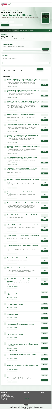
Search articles (45, 49)
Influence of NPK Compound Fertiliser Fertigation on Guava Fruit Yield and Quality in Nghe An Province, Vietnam (22, 225)
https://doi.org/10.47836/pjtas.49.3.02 (13, 95)
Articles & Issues (15, 30)
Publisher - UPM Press (27, 394)
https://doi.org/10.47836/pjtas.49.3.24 (13, 337)
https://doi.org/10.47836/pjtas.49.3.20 (13, 297)
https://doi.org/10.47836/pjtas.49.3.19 (13, 286)
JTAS (3, 30)
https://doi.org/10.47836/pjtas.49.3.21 (13, 307)
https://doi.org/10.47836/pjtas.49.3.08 (13, 162)
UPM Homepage (26, 398)
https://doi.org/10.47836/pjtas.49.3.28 (13, 380)
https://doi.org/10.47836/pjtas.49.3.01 (13, 84)
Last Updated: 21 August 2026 (26, 408)
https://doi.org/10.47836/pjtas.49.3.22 (13, 317)
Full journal (40, 69)
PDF (45, 84)
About (10, 30)
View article (45, 90)
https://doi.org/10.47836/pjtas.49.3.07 (13, 151)
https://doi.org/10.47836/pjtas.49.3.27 (13, 369)
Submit (21, 30)
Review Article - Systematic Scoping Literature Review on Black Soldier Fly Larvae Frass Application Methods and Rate (22, 215)
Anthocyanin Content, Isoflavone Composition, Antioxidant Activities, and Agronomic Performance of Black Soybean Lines (22, 115)
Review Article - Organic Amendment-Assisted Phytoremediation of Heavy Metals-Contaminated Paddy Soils (22, 258)
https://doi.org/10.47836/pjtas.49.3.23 (13, 327)
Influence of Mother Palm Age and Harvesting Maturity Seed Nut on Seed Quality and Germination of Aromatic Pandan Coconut (23, 125)
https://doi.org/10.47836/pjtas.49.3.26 (13, 358)
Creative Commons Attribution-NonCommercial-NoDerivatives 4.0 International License (29, 406)
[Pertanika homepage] (6, 4)
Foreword (46, 69)
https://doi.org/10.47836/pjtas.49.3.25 (13, 348)
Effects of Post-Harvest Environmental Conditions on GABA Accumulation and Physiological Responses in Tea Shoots (23, 334)
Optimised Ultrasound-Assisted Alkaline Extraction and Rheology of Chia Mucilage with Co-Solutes (22, 314)
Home (7, 30)
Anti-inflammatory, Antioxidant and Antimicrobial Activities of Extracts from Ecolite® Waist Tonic (22, 375)
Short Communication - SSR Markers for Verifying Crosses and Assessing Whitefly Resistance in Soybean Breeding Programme (22, 158)
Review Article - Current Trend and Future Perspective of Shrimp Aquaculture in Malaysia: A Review (23, 147)
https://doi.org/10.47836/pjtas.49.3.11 (13, 197)
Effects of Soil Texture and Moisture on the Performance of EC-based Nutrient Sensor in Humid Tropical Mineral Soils (23, 304)
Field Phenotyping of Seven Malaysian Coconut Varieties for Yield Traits (21, 354)
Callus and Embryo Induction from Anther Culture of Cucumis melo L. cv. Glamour (22, 268)
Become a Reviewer (26, 30)
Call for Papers (32, 30)
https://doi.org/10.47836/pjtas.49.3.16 (13, 252)
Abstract (45, 82)
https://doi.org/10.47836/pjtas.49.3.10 (13, 186)
